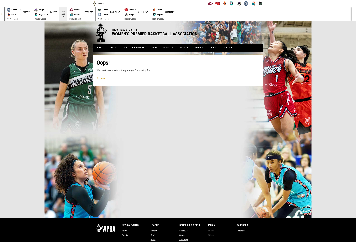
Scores (182, 235)
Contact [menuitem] (227, 47)
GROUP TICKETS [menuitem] (140, 47)
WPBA (98, 4)
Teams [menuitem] (168, 48)
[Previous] (2, 14)
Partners (241, 231)
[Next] (354, 14)
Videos (211, 235)
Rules (153, 240)
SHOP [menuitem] (125, 47)
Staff (153, 235)
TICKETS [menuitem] (112, 47)
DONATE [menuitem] (215, 47)
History (154, 231)
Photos (211, 231)
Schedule (183, 231)
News (124, 231)
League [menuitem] (184, 48)
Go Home (101, 78)
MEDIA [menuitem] (200, 48)
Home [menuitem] (100, 47)
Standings (183, 240)
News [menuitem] (155, 47)
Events (125, 235)
